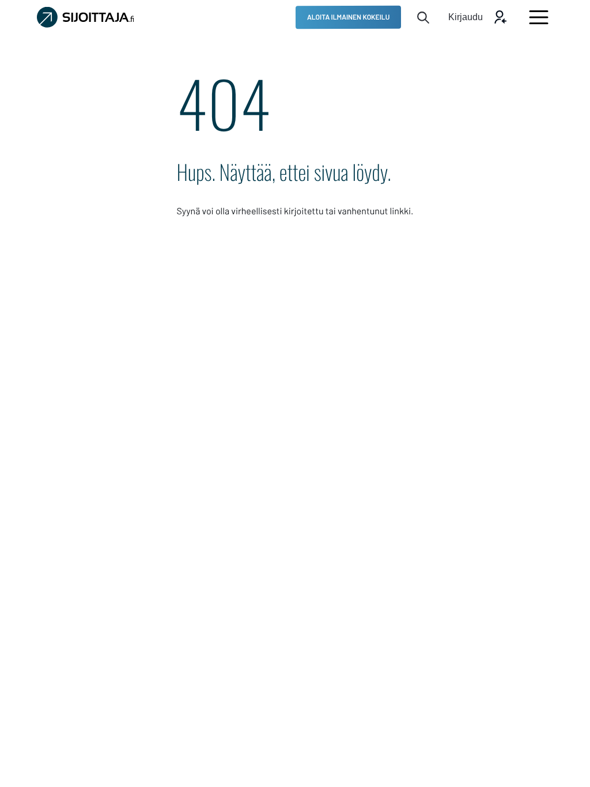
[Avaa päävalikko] (538, 17)
